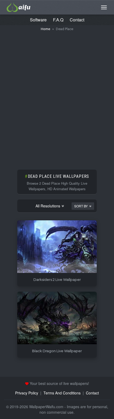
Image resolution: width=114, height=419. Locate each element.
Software (38, 20)
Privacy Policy (26, 392)
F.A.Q (58, 20)
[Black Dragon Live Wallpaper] (57, 318)
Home (45, 29)
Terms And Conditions (62, 392)
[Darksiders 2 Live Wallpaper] (57, 246)
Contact (77, 20)
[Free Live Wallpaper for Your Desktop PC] (18, 6)
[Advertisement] (57, 98)
